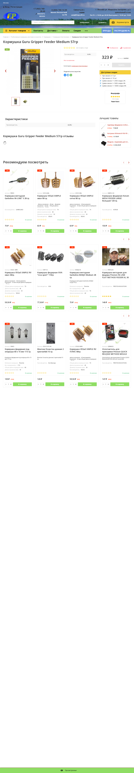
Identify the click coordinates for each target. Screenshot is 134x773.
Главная (6, 37)
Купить (121, 65)
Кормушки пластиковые (61, 37)
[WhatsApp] (71, 75)
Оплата (65, 30)
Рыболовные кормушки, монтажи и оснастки (26, 37)
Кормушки (47, 37)
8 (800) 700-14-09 (59, 10)
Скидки (77, 30)
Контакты (38, 30)
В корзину (22, 231)
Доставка (51, 30)
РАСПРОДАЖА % (122, 31)
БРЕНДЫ (107, 31)
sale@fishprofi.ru (77, 15)
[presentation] (5, 71)
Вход (7, 7)
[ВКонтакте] (65, 75)
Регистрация (16, 7)
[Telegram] (68, 75)
